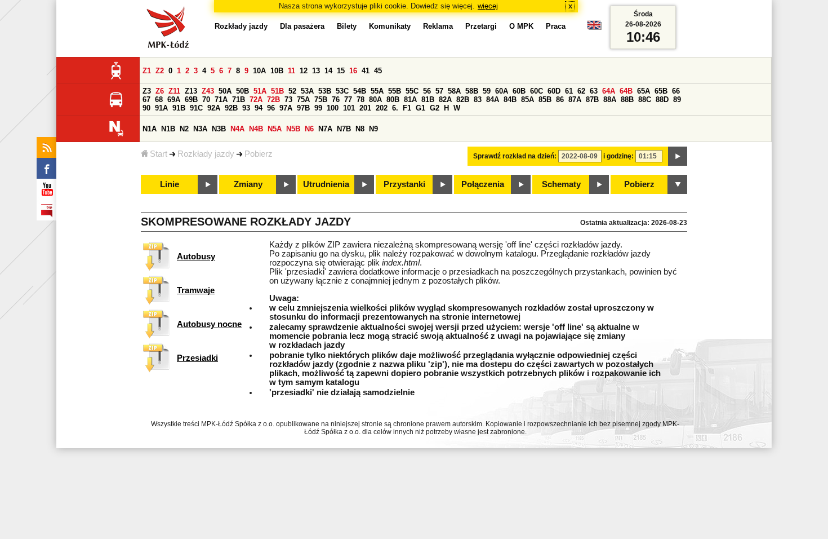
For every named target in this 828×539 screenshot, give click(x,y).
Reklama (438, 26)
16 (353, 71)
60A (501, 91)
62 (581, 91)
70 (206, 99)
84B (510, 99)
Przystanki (404, 184)
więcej (488, 6)
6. (395, 108)
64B (626, 91)
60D (553, 91)
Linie (169, 184)
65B (661, 91)
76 (336, 99)
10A (259, 71)
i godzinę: (618, 156)
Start (158, 153)
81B (427, 99)
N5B (293, 129)
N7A (325, 129)
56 (427, 91)
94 (258, 108)
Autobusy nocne (209, 324)
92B (231, 108)
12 (304, 71)
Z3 (147, 91)
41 (366, 71)
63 (594, 91)
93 (246, 108)
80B (392, 99)
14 (328, 71)
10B (276, 71)
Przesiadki (197, 358)
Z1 (147, 71)
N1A (150, 129)
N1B (168, 129)
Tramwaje (196, 290)
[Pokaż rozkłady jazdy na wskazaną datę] (677, 156)
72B (273, 99)
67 (146, 99)
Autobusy (196, 256)
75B (320, 99)
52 (292, 91)
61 (569, 91)
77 (348, 99)
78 (360, 99)
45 (378, 71)
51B (277, 91)
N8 (359, 129)
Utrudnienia (326, 184)
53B (324, 91)
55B (394, 91)
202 (382, 108)
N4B (256, 129)
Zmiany (248, 184)
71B (238, 99)
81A (410, 99)
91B (178, 108)
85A (527, 99)
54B (359, 91)
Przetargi (481, 26)
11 (291, 71)
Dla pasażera (302, 26)
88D (662, 99)
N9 (373, 129)
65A (643, 91)
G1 (420, 108)
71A (221, 99)
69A (173, 99)
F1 (407, 108)
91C (196, 108)
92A (213, 108)
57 (439, 91)
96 (271, 108)
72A (256, 99)
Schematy (561, 184)
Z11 (174, 91)
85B (544, 99)
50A (225, 91)
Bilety (347, 26)
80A (375, 99)
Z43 (208, 91)
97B (303, 108)
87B (592, 99)
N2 (184, 129)
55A (377, 91)
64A (608, 91)
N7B (344, 129)
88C (644, 99)
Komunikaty (390, 26)
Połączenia (482, 184)
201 (365, 108)
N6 (309, 129)
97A (285, 108)
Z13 (191, 91)
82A (445, 99)
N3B (219, 129)
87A (574, 99)
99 (318, 108)
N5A (275, 129)
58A (454, 91)
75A (303, 99)
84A (492, 99)
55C (412, 91)
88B (627, 99)
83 (478, 99)
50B (242, 91)
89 (677, 99)
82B (462, 99)
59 (487, 91)
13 (316, 71)
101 (349, 108)
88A (609, 99)
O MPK (521, 26)
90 (146, 108)
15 (341, 71)
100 (333, 108)
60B (519, 91)
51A (259, 91)
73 (288, 99)
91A (161, 108)
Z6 (159, 91)
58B (471, 91)
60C (536, 91)
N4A (237, 129)
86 (560, 99)
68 (159, 99)
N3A (200, 129)
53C (342, 91)
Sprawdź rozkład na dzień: (515, 156)
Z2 (159, 71)
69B (191, 99)
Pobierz (258, 153)
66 (676, 91)
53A (307, 91)
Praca (556, 26)
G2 (434, 108)
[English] (594, 28)
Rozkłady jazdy (205, 153)
